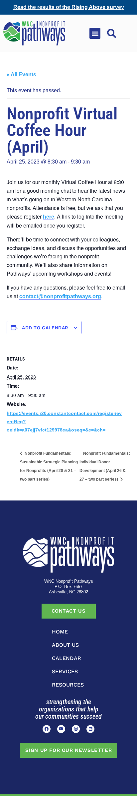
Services (65, 671)
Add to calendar (45, 327)
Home (60, 632)
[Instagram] (76, 729)
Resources (68, 685)
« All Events (21, 74)
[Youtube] (61, 729)
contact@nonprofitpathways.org (60, 296)
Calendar (66, 658)
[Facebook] (47, 729)
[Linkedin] (90, 729)
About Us (65, 645)
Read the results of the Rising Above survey (68, 7)
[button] (94, 33)
